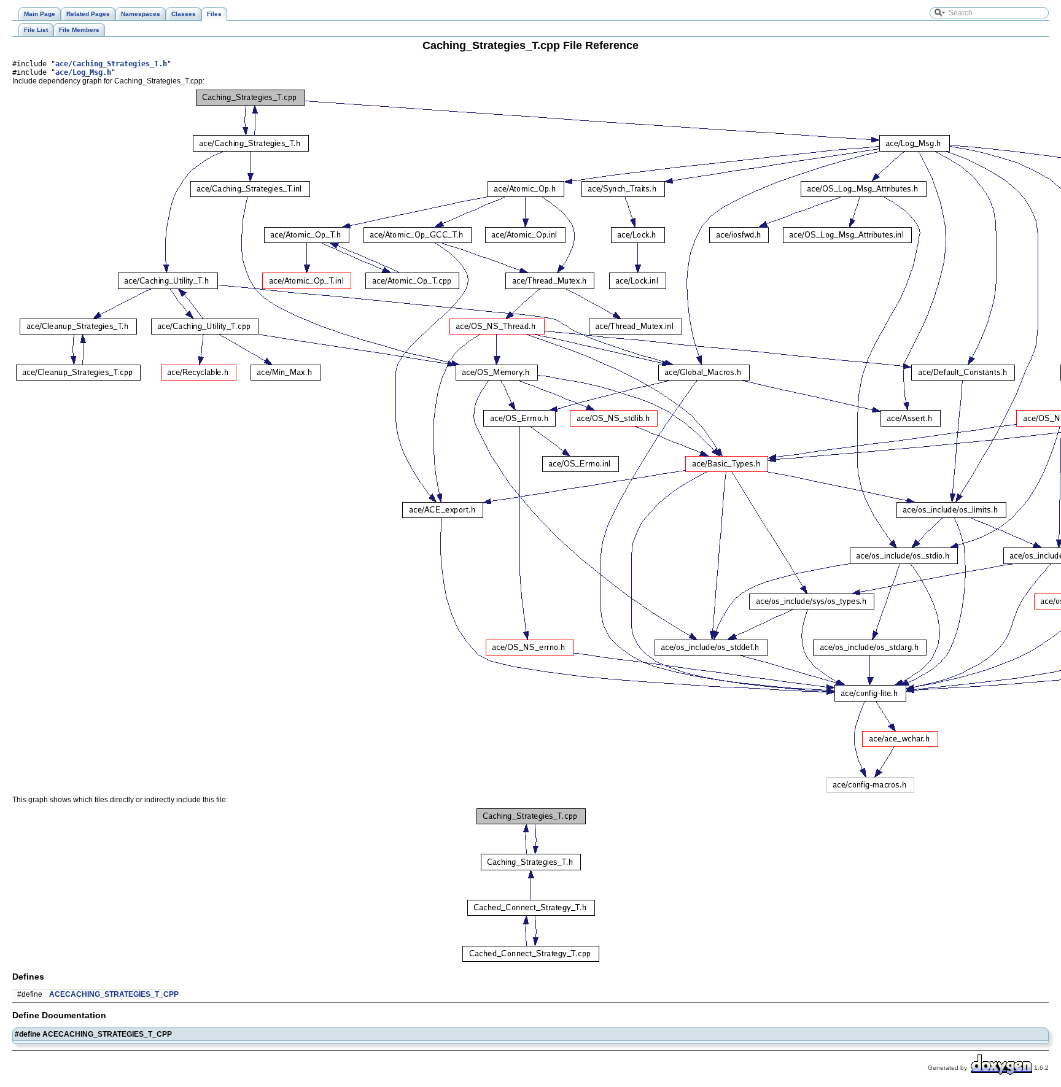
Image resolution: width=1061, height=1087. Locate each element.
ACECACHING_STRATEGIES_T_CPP (114, 994)
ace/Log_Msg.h (83, 72)
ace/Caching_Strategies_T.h (111, 64)
